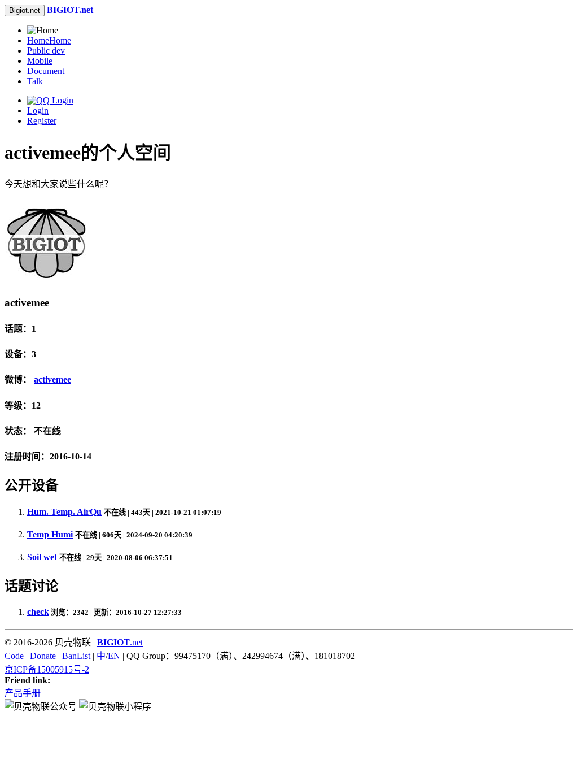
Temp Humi (50, 534)
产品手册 (23, 693)
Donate (43, 656)
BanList (76, 656)
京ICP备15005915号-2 (47, 669)
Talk (35, 81)
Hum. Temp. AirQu (64, 512)
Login (38, 110)
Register (41, 120)
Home (49, 40)
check (38, 612)
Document (45, 71)
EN (114, 656)
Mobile (39, 61)
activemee (52, 379)
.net (120, 642)
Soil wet (42, 557)
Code (14, 656)
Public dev (46, 50)
